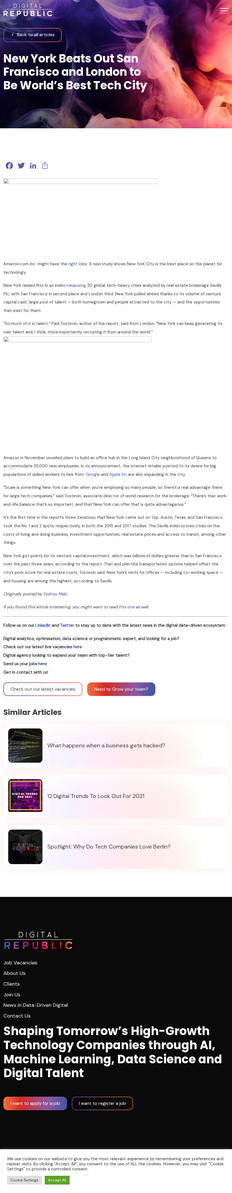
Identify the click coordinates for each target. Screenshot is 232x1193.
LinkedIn (43, 625)
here (77, 647)
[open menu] (224, 10)
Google (93, 474)
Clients (11, 984)
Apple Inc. (118, 474)
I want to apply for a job (35, 1103)
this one (126, 607)
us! (45, 672)
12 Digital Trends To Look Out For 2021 (95, 796)
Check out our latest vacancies (42, 689)
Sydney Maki (55, 594)
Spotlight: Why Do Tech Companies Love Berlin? (109, 846)
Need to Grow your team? (121, 689)
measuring (76, 285)
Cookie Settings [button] (24, 1180)
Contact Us (17, 1015)
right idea (77, 264)
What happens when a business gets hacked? (106, 745)
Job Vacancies (20, 962)
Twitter (67, 625)
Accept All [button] (57, 1180)
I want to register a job (102, 1103)
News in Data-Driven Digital (35, 1005)
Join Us (11, 994)
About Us (14, 973)
